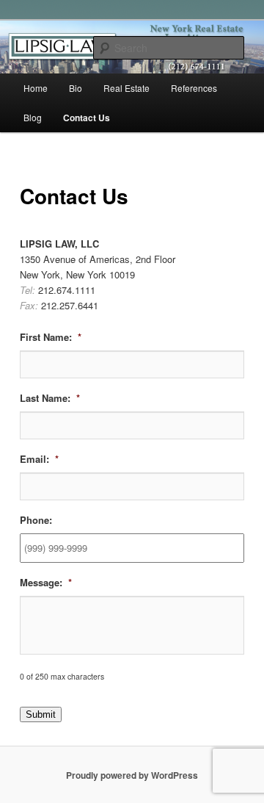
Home (35, 88)
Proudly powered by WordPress (132, 775)
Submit (41, 714)
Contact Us (86, 117)
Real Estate (126, 88)
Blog (32, 117)
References (194, 88)
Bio (75, 88)
